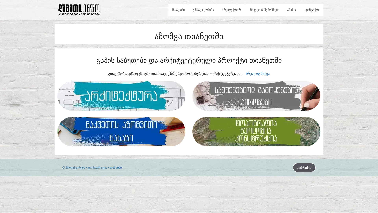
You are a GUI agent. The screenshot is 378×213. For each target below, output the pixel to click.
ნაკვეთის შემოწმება (264, 9)
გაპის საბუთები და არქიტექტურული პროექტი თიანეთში (189, 60)
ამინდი (292, 9)
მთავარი (178, 9)
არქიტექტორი (232, 9)
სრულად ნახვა (258, 74)
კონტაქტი (312, 9)
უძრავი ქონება (203, 9)
